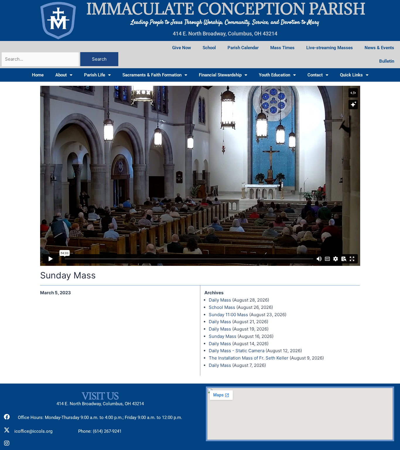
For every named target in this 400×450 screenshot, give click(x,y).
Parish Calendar (243, 47)
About (61, 75)
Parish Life (94, 75)
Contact (315, 75)
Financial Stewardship (220, 75)
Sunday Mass (222, 336)
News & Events (379, 47)
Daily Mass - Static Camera (236, 350)
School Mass (222, 307)
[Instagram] (7, 443)
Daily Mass (220, 300)
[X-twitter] (7, 430)
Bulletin (386, 61)
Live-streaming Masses (329, 47)
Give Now (181, 47)
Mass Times (282, 47)
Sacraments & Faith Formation (152, 75)
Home (38, 75)
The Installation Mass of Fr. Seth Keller (248, 358)
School (209, 47)
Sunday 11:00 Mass (228, 314)
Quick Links (351, 75)
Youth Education (274, 75)
